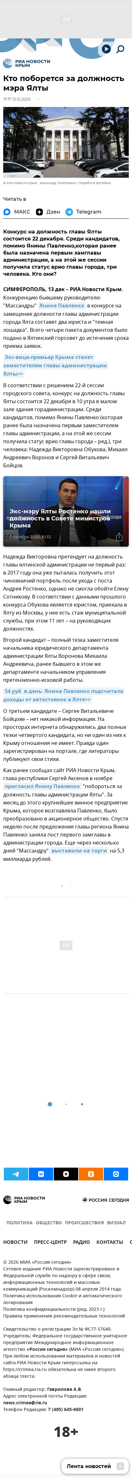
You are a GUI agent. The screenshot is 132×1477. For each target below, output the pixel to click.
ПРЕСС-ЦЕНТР (50, 1243)
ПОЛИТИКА (19, 1223)
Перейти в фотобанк (95, 183)
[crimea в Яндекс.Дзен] (66, 1174)
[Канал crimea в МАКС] (116, 1174)
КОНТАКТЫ (109, 1243)
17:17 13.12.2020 (17, 99)
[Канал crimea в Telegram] (16, 1174)
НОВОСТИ (15, 1243)
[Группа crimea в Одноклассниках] (91, 1174)
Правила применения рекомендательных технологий (64, 1316)
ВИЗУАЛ (116, 1223)
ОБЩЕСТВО (49, 1223)
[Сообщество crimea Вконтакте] (41, 1174)
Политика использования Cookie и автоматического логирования (62, 1300)
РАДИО (81, 1243)
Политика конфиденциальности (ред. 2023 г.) (53, 1309)
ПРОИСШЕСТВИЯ (84, 1223)
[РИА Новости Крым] (26, 63)
